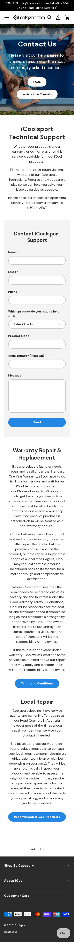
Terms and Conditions (37, 683)
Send (37, 422)
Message (14, 375)
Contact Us (10, 932)
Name (12, 252)
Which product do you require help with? (34, 314)
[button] (67, 17)
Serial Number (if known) (26, 356)
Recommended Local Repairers (37, 817)
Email (12, 272)
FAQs (37, 82)
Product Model (19, 336)
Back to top (37, 849)
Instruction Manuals (37, 94)
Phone (12, 291)
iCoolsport (20, 925)
